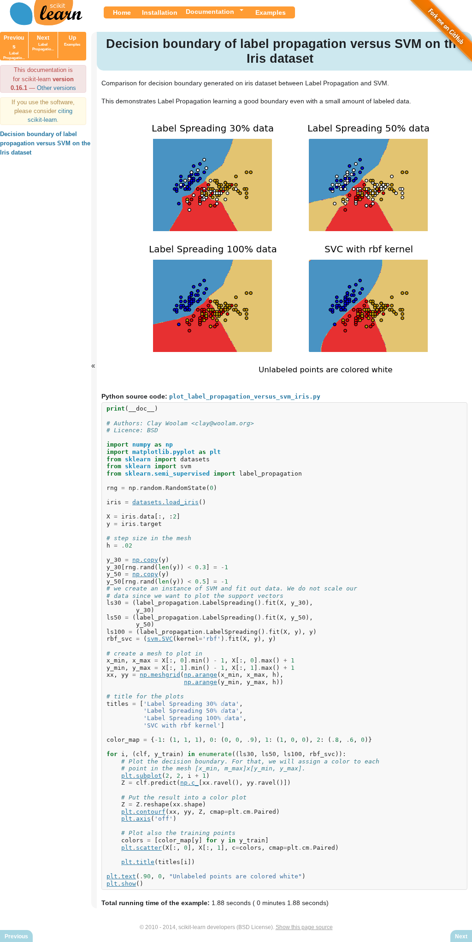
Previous (14, 47)
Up (72, 41)
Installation (159, 12)
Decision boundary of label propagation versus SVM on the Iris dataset (45, 143)
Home (122, 12)
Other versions (56, 87)
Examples (270, 12)
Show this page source (304, 927)
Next (43, 43)
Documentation (210, 11)
